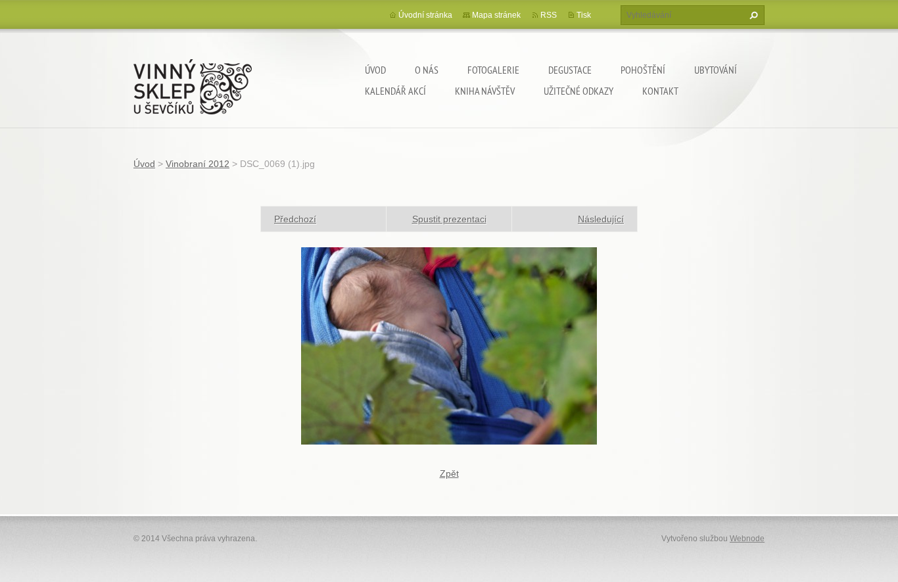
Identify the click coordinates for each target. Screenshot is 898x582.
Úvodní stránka (425, 15)
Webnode (747, 538)
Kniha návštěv (485, 90)
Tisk (584, 15)
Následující (601, 219)
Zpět (449, 473)
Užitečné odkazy (578, 90)
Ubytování (715, 69)
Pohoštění (643, 69)
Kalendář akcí (395, 90)
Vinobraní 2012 (197, 163)
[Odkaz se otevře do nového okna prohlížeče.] (449, 345)
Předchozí (295, 219)
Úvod (375, 69)
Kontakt (660, 90)
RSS (548, 15)
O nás (426, 69)
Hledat (752, 15)
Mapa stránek (496, 15)
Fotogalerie (493, 69)
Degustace (570, 69)
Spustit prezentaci (449, 219)
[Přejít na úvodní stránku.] (192, 83)
